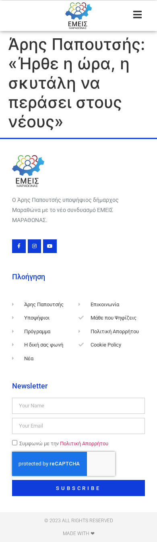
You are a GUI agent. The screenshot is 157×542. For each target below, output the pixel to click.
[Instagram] (34, 246)
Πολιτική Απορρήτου (84, 443)
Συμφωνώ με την (63, 443)
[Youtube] (50, 246)
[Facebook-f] (19, 246)
